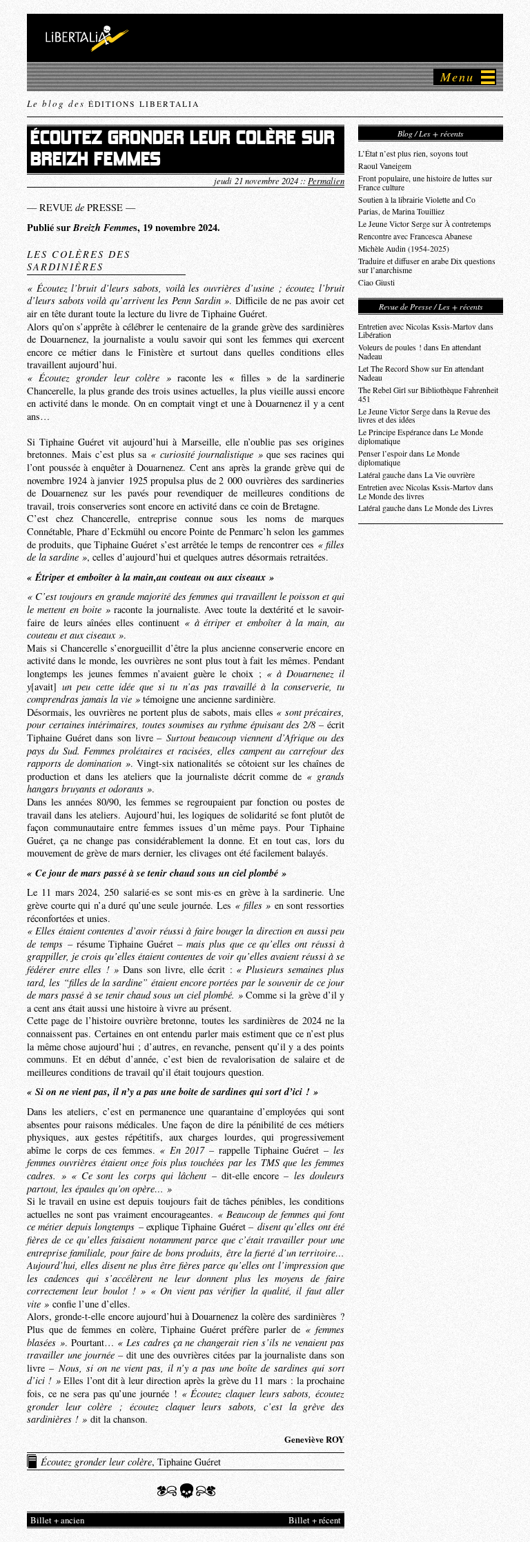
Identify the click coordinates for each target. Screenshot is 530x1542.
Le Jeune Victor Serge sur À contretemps (424, 224)
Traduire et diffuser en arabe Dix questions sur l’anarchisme (426, 265)
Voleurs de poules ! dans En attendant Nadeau (419, 351)
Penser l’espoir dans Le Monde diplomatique (409, 458)
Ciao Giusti (376, 282)
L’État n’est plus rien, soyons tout (413, 153)
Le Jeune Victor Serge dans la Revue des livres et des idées (424, 415)
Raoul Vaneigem (384, 166)
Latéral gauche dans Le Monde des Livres (425, 508)
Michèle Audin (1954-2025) (403, 248)
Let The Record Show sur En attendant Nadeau (421, 373)
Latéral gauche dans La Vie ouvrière (416, 475)
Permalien (326, 180)
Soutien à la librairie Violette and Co (416, 199)
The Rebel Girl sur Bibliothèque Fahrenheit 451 (428, 394)
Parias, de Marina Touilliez (401, 211)
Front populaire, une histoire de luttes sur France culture (425, 182)
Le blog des (113, 103)
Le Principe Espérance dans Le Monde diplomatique (420, 436)
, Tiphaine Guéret (131, 1461)
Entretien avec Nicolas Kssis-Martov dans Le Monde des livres (425, 491)
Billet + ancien (57, 1520)
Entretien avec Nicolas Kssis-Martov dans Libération (425, 331)
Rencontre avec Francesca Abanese (415, 236)
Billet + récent (314, 1520)
